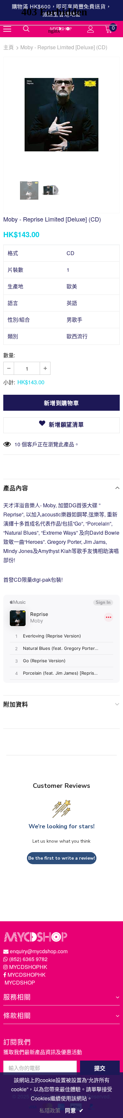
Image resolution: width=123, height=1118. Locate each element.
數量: (9, 355)
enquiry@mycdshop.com (39, 951)
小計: (9, 382)
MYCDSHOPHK (28, 967)
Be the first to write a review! (61, 858)
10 (17, 444)
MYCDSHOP (20, 982)
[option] (61, 114)
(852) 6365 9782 (28, 959)
